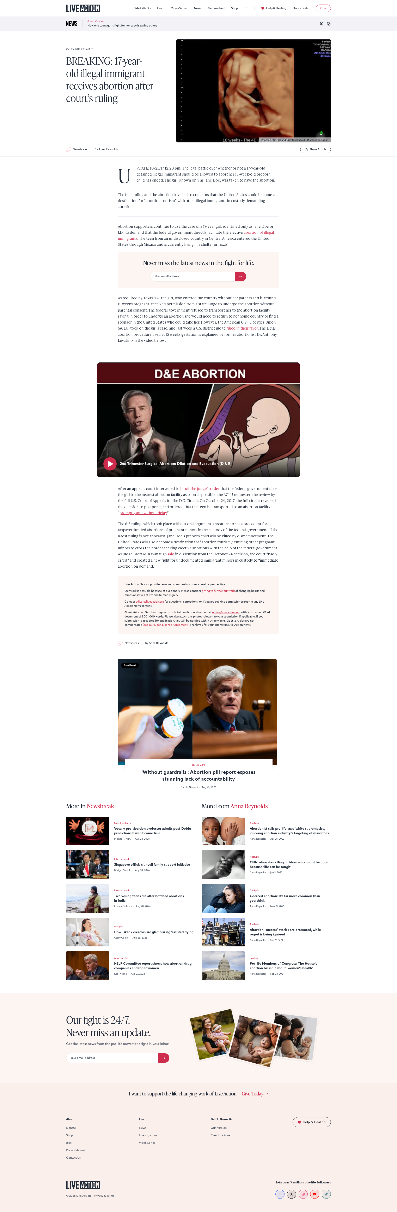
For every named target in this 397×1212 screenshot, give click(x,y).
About (70, 1119)
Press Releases (75, 1150)
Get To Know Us (221, 1119)
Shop (234, 8)
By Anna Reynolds (106, 149)
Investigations (148, 1135)
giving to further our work (218, 591)
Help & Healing (276, 8)
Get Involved (216, 8)
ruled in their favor (242, 328)
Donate (71, 1128)
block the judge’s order (200, 488)
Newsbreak (80, 149)
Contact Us (73, 1157)
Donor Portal (301, 8)
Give (323, 8)
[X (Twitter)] (321, 24)
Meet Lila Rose (220, 1135)
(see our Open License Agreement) (166, 625)
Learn (160, 8)
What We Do (142, 8)
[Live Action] (83, 8)
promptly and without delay (143, 512)
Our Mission (219, 1128)
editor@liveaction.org (150, 601)
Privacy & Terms (104, 1196)
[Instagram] (329, 24)
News (197, 8)
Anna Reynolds (249, 806)
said (170, 553)
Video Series (179, 8)
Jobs (69, 1143)
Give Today (252, 1093)
